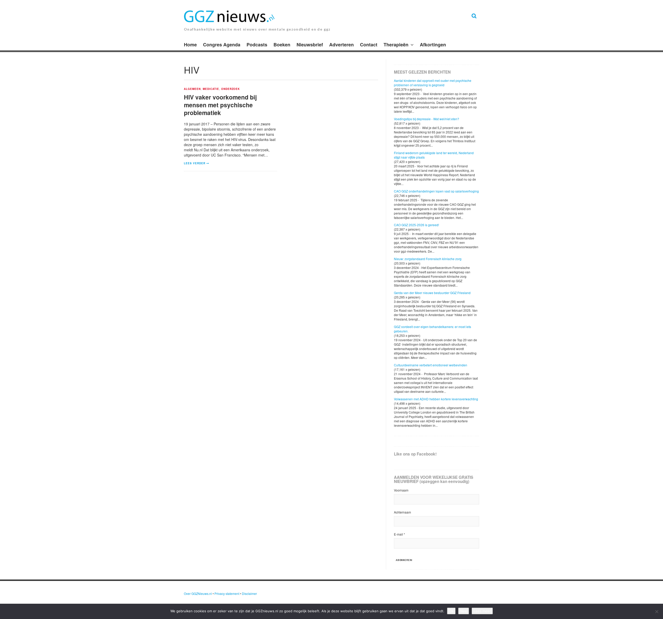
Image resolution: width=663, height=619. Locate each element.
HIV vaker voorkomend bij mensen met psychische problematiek (220, 105)
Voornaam (401, 490)
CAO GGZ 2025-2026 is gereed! (416, 225)
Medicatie (211, 89)
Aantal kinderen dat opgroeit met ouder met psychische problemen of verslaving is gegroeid (432, 82)
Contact (368, 44)
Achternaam (402, 512)
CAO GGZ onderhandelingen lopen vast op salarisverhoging (436, 191)
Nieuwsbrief (310, 44)
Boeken (281, 44)
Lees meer (482, 611)
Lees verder (194, 163)
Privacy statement (226, 593)
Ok (451, 611)
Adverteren (341, 44)
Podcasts (257, 44)
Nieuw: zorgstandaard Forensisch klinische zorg (428, 259)
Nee (463, 611)
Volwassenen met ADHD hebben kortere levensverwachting (436, 399)
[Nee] (656, 611)
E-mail (399, 534)
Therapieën (396, 44)
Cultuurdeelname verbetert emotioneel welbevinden (430, 365)
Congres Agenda (221, 44)
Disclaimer (249, 593)
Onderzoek (230, 89)
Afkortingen (433, 44)
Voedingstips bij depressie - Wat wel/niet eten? (426, 119)
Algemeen (192, 89)
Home (190, 44)
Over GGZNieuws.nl (198, 593)
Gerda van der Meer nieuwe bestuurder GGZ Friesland (432, 292)
